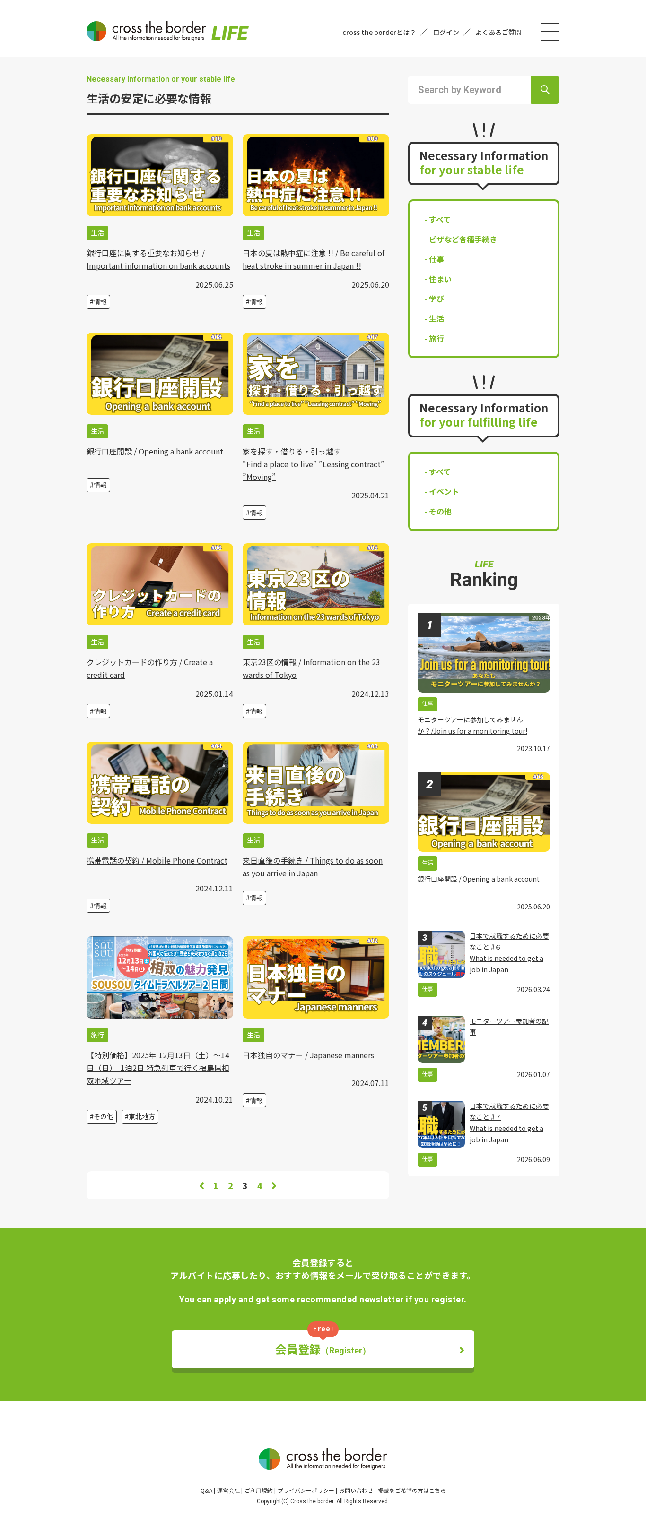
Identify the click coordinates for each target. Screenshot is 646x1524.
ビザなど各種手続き (463, 239)
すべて (440, 219)
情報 (100, 301)
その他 (103, 1116)
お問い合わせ (356, 1490)
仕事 (436, 259)
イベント (444, 491)
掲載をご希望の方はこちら (412, 1490)
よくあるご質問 (498, 32)
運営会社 (228, 1490)
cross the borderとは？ (379, 32)
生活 (436, 318)
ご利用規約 (258, 1490)
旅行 (436, 338)
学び (436, 298)
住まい (440, 278)
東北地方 (142, 1116)
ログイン (446, 32)
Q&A (206, 1490)
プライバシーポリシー (306, 1490)
